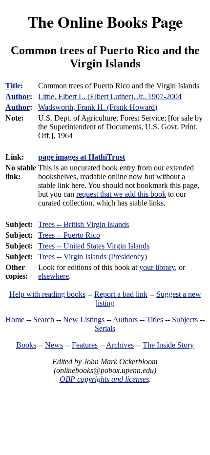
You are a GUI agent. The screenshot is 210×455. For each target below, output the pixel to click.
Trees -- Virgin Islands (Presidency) (92, 256)
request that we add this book (121, 194)
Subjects (185, 319)
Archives (120, 345)
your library (157, 267)
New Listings (84, 319)
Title (13, 86)
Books (26, 345)
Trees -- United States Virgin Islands (93, 246)
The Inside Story (168, 345)
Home (14, 319)
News (54, 345)
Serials (105, 328)
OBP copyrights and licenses (104, 379)
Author (17, 96)
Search (43, 319)
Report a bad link (120, 294)
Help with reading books (47, 294)
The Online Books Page (105, 21)
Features (85, 345)
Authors (125, 319)
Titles (155, 319)
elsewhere (53, 276)
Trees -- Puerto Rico (69, 235)
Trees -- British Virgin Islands (83, 224)
